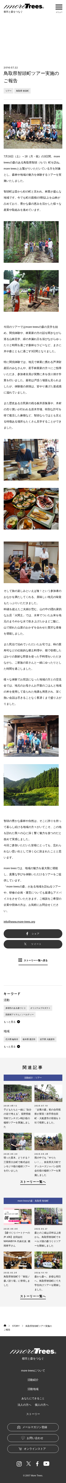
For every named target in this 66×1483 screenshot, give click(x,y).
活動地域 (32, 1389)
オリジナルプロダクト (40, 1008)
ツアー (9, 91)
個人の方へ (42, 1404)
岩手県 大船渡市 (47, 1039)
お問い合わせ (35, 1438)
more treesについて (33, 1370)
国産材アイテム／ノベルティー (20, 1014)
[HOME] (5, 1326)
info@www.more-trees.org (19, 921)
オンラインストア (35, 1448)
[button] (12, 1021)
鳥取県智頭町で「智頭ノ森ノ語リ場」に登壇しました (17, 1281)
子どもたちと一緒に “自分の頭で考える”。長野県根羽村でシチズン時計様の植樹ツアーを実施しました (17, 1118)
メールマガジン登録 (34, 1427)
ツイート (36, 944)
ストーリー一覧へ (33, 1181)
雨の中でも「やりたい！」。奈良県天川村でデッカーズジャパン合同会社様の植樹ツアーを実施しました (47, 1166)
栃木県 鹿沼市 (29, 1039)
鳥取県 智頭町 (22, 91)
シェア (36, 933)
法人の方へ (24, 1404)
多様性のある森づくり (16, 1008)
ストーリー (33, 1414)
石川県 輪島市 (12, 1039)
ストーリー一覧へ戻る (36, 960)
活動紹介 (32, 1379)
